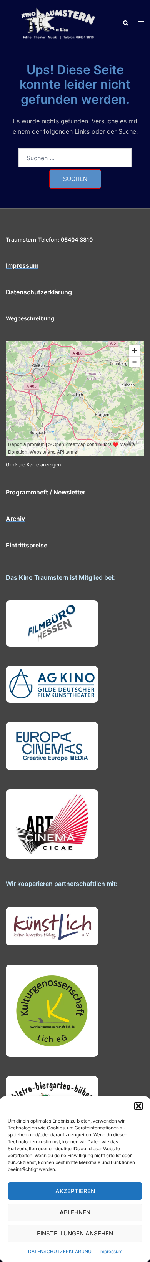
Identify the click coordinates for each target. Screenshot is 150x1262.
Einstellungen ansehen (75, 1233)
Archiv (15, 518)
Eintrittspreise (26, 545)
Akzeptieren (75, 1191)
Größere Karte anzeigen (33, 465)
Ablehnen (75, 1212)
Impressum (110, 1251)
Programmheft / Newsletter (45, 492)
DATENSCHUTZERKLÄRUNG (60, 1251)
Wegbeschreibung (30, 318)
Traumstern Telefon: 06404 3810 (49, 239)
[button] (138, 1106)
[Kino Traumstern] (58, 23)
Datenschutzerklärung (39, 292)
